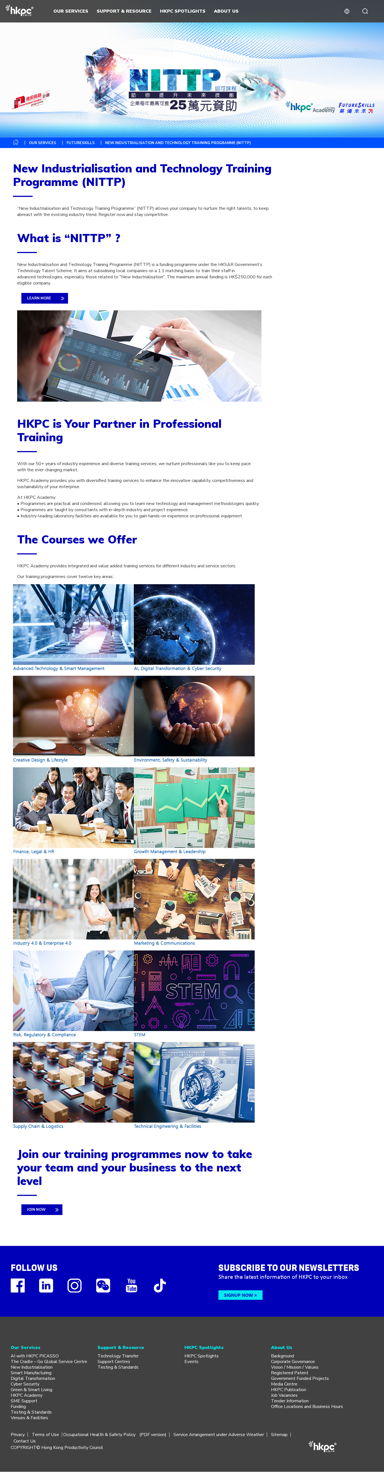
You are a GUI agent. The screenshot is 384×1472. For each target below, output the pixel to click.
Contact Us (24, 1441)
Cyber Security (25, 1384)
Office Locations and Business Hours (307, 1406)
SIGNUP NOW (238, 1294)
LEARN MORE (39, 298)
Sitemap (279, 1434)
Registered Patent (289, 1373)
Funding (18, 1406)
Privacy (18, 1434)
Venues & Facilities (29, 1418)
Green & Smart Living (31, 1390)
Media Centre (284, 1384)
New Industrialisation (32, 1367)
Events (191, 1362)
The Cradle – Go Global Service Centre (49, 1362)
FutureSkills (81, 142)
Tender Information (290, 1401)
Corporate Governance (293, 1362)
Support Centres (114, 1362)
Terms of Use (45, 1434)
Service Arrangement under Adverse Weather (218, 1434)
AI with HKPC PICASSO (35, 1356)
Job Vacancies (284, 1395)
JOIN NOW (36, 1209)
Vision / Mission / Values (295, 1367)
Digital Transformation (33, 1378)
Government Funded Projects (300, 1378)
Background (282, 1356)
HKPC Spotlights (201, 1356)
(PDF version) (152, 1434)
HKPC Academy (26, 1395)
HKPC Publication (288, 1390)
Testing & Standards (31, 1412)
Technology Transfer (118, 1356)
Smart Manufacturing (31, 1373)
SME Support (24, 1401)
